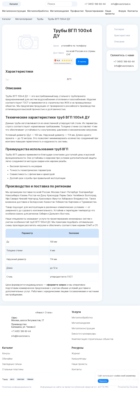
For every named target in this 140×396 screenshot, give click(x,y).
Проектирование (94, 11)
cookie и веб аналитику (125, 376)
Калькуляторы (79, 358)
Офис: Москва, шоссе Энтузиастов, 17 (27, 319)
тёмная (30, 379)
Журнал (76, 353)
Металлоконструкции (14, 11)
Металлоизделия (59, 11)
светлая (20, 379)
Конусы (6, 353)
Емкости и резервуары (84, 333)
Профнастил (77, 11)
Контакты (133, 11)
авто (12, 379)
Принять (103, 381)
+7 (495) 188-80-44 (95, 4)
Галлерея (119, 29)
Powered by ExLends (128, 387)
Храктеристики (122, 35)
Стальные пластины (12, 369)
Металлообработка (38, 11)
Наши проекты (110, 12)
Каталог (14, 4)
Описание (119, 41)
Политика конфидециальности (16, 387)
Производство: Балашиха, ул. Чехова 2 (23, 325)
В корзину (82, 62)
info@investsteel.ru (120, 4)
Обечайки (7, 358)
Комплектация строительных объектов (92, 339)
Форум (122, 11)
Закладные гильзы (12, 364)
